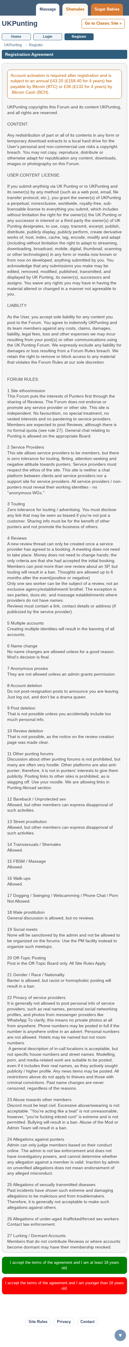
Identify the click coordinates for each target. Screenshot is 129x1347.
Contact (87, 1321)
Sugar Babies (106, 9)
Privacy (64, 1321)
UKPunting (20, 23)
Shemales (75, 9)
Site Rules (37, 1321)
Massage (48, 9)
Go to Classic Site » (103, 23)
